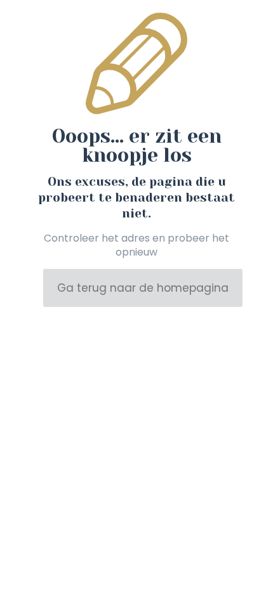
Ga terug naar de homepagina (143, 288)
